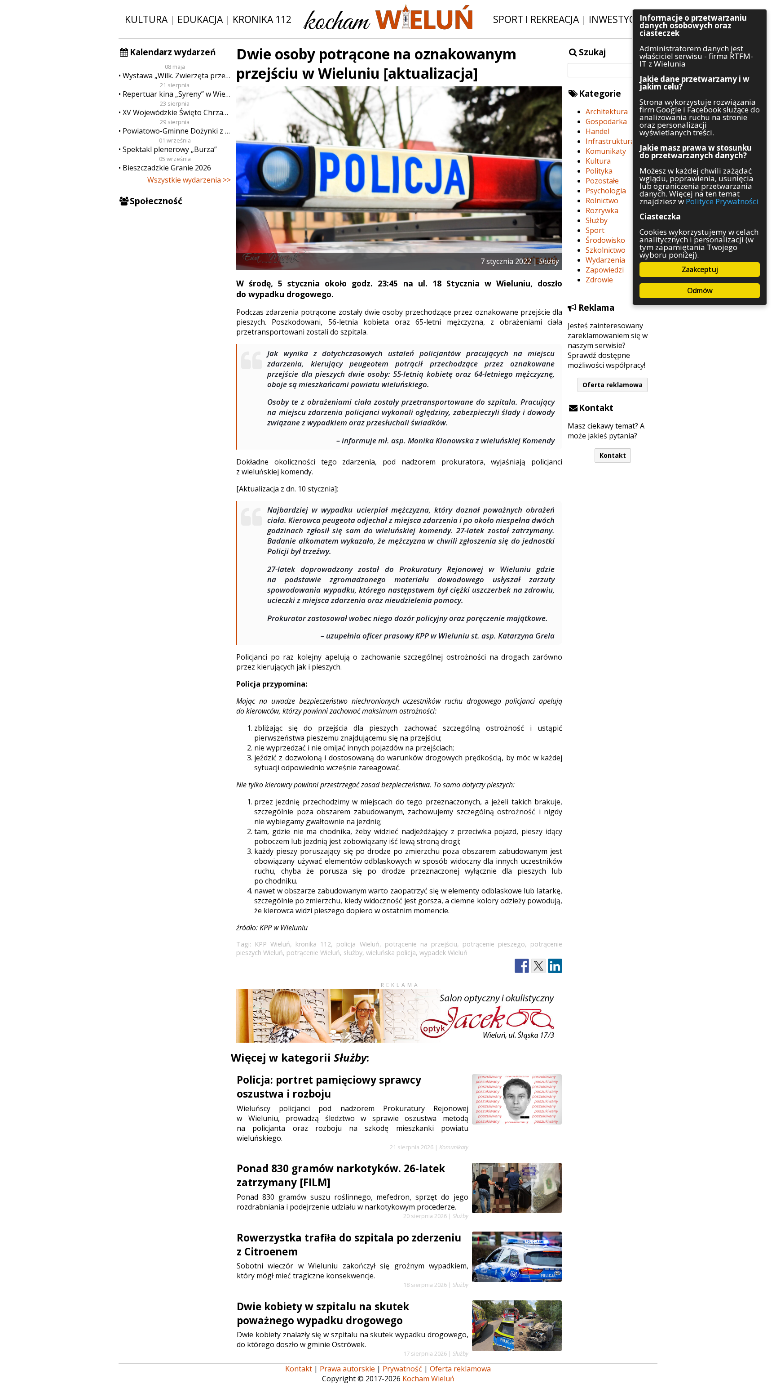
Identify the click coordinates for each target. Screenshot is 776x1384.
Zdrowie (599, 280)
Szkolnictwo (606, 250)
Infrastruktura (610, 141)
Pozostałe (602, 181)
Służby (597, 220)
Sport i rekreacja (536, 19)
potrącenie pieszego (494, 944)
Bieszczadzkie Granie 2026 (167, 168)
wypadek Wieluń (443, 952)
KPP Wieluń (272, 944)
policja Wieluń (357, 944)
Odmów (699, 290)
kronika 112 (313, 944)
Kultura (146, 19)
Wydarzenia (605, 260)
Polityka (599, 171)
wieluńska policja (391, 952)
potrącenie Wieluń (313, 952)
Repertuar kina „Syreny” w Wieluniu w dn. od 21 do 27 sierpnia (177, 94)
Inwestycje (616, 19)
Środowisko (605, 240)
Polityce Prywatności (722, 201)
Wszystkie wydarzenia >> (189, 180)
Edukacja (200, 19)
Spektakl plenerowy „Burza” (170, 149)
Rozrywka (602, 210)
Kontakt (613, 455)
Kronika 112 (262, 19)
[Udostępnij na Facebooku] (522, 966)
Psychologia (606, 191)
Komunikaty (606, 151)
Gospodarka (606, 121)
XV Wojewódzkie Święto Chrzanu (177, 112)
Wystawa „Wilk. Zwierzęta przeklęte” (177, 75)
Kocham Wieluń (428, 1379)
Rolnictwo (602, 200)
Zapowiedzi (605, 270)
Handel (597, 131)
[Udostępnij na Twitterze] (538, 966)
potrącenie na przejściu (421, 944)
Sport (595, 230)
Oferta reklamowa (612, 384)
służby (353, 952)
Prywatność (402, 1369)
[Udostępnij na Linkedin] (555, 966)
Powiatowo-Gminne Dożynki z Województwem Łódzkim (177, 131)
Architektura (607, 111)
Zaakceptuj (700, 269)
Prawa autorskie (347, 1369)
